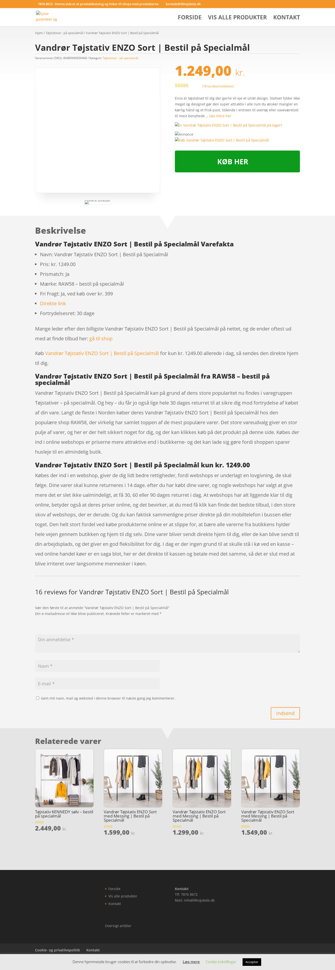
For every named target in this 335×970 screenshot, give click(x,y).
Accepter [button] (251, 962)
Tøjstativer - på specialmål (64, 33)
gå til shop (101, 338)
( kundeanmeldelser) (218, 86)
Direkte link (53, 303)
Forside (190, 18)
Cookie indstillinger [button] (221, 961)
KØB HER (232, 161)
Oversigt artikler (118, 925)
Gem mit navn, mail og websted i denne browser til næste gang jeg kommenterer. (108, 698)
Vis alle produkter (237, 18)
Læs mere (191, 961)
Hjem (39, 33)
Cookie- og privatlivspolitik (57, 950)
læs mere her (220, 116)
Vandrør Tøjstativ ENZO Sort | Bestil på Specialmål (102, 353)
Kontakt (286, 18)
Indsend (285, 713)
